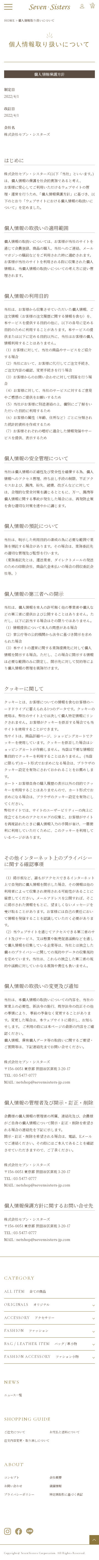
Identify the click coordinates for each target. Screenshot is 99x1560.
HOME (9, 20)
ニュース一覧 (13, 1395)
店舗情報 (56, 1486)
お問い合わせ (13, 1486)
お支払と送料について (65, 1432)
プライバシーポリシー (19, 1494)
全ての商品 (25, 1291)
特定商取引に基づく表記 (66, 1494)
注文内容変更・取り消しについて (27, 1440)
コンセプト (11, 1477)
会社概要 (56, 1477)
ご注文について (14, 1432)
